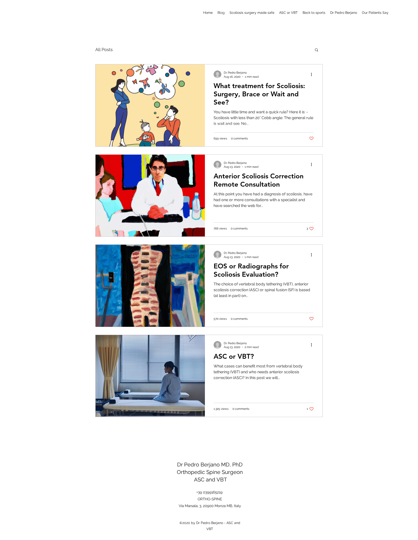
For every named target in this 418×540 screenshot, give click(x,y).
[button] (316, 50)
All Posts (104, 49)
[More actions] (313, 74)
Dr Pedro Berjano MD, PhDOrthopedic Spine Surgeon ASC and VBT (210, 472)
